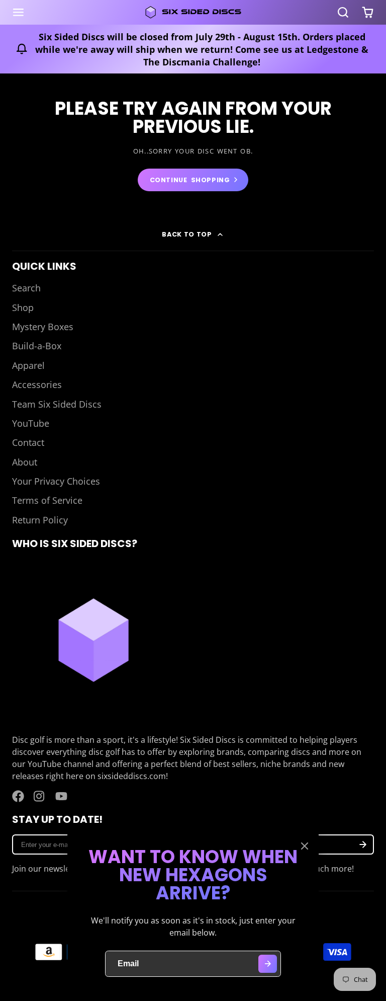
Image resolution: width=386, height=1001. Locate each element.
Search (26, 288)
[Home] (193, 12)
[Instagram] (40, 796)
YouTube (30, 423)
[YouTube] (61, 796)
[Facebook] (18, 796)
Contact (28, 442)
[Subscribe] (363, 844)
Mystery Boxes (42, 327)
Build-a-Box (36, 346)
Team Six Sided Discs (57, 404)
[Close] (305, 846)
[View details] (93, 640)
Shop (23, 307)
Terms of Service (47, 500)
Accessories (37, 384)
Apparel (28, 365)
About (24, 462)
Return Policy (40, 520)
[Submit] (267, 964)
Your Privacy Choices (56, 481)
